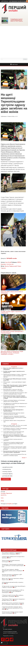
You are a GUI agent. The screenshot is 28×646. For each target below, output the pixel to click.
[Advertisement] (14, 40)
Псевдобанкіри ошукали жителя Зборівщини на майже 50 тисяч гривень (16, 20)
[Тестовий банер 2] (14, 538)
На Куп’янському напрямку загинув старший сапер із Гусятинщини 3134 (12, 612)
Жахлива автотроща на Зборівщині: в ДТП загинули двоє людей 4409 (12, 575)
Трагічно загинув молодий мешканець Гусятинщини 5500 (11, 561)
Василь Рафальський (11, 266)
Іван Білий (8, 262)
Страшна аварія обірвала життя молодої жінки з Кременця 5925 (13, 557)
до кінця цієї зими (7, 476)
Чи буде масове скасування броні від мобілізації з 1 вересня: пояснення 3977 (13, 587)
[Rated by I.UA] (4, 643)
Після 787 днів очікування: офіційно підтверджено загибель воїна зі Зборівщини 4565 (12, 570)
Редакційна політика (8, 635)
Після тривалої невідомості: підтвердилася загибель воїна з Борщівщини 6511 (12, 553)
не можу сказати (7, 471)
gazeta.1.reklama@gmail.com (10, 633)
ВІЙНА (19, 262)
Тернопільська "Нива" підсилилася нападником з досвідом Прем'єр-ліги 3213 (13, 599)
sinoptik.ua (10, 503)
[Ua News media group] (14, 517)
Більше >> (24, 457)
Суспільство (10, 264)
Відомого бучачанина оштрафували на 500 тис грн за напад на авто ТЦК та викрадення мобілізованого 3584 (13, 591)
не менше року (6, 469)
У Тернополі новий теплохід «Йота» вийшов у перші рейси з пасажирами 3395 (12, 596)
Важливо (3, 264)
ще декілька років (7, 467)
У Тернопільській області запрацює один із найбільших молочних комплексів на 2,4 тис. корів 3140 (12, 608)
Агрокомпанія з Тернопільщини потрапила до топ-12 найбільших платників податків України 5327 (13, 565)
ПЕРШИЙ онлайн (12, 258)
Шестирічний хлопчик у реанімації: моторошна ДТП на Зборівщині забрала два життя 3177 (13, 603)
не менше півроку (7, 473)
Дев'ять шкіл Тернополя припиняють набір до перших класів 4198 (12, 579)
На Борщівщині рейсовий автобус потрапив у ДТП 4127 (12, 583)
